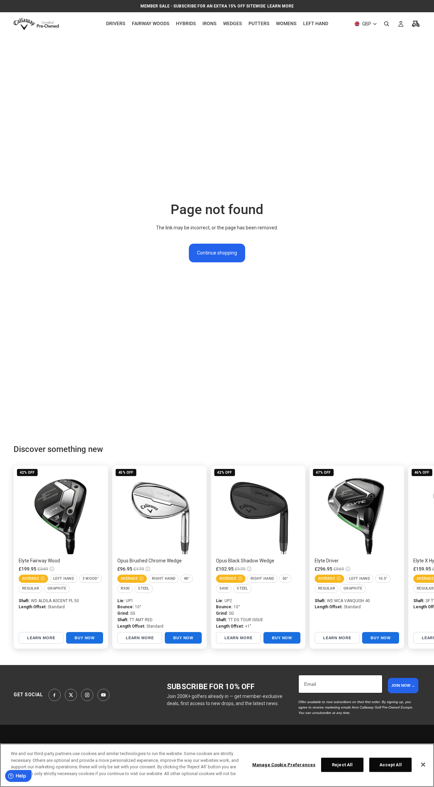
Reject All (342, 764)
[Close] (423, 764)
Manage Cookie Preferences (283, 764)
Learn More (280, 6)
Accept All (390, 764)
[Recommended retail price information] (52, 568)
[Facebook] (54, 695)
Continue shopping (217, 253)
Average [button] (30, 578)
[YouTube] (103, 695)
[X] (71, 695)
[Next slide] (413, 556)
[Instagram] (87, 695)
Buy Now (85, 638)
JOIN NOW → (403, 685)
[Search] (386, 23)
